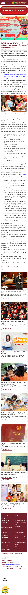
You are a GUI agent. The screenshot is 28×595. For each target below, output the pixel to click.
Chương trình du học (5, 542)
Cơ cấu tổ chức (4, 525)
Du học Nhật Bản (4, 546)
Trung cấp (17, 515)
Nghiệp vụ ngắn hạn (19, 532)
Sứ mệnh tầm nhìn (5, 520)
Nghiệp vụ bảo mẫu (19, 537)
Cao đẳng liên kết (5, 537)
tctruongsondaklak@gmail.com (12, 564)
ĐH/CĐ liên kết (4, 532)
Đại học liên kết (4, 535)
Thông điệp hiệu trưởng (6, 518)
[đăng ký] (14, 15)
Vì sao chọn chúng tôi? (6, 524)
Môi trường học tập (5, 522)
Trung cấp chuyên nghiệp (21, 520)
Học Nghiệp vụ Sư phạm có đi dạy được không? (15, 74)
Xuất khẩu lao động (5, 549)
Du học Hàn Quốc (5, 547)
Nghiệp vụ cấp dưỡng (20, 536)
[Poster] (14, 39)
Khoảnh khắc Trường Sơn (6, 527)
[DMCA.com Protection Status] (5, 593)
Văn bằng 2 (17, 526)
